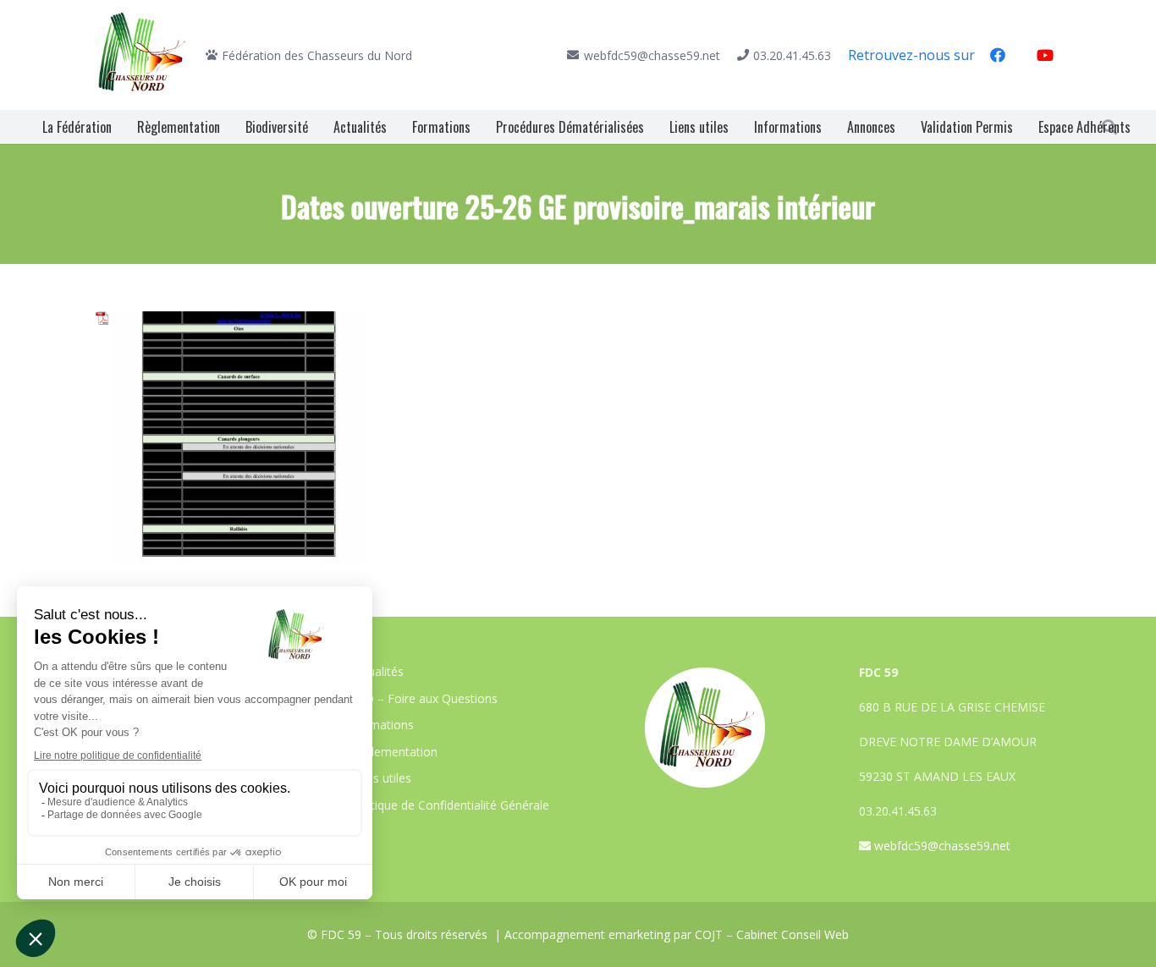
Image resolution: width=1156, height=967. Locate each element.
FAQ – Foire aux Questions (424, 698)
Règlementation (394, 752)
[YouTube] (1045, 55)
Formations (382, 725)
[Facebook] (998, 55)
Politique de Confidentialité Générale (449, 805)
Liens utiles (380, 778)
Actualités (377, 671)
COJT (709, 934)
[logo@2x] (142, 55)
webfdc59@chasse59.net (942, 846)
